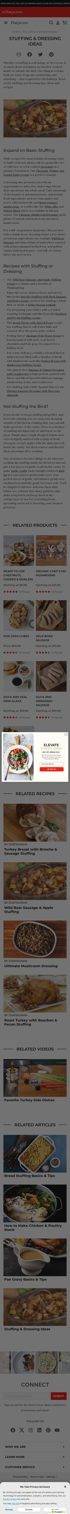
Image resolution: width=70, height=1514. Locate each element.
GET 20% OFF (51, 769)
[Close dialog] (66, 734)
